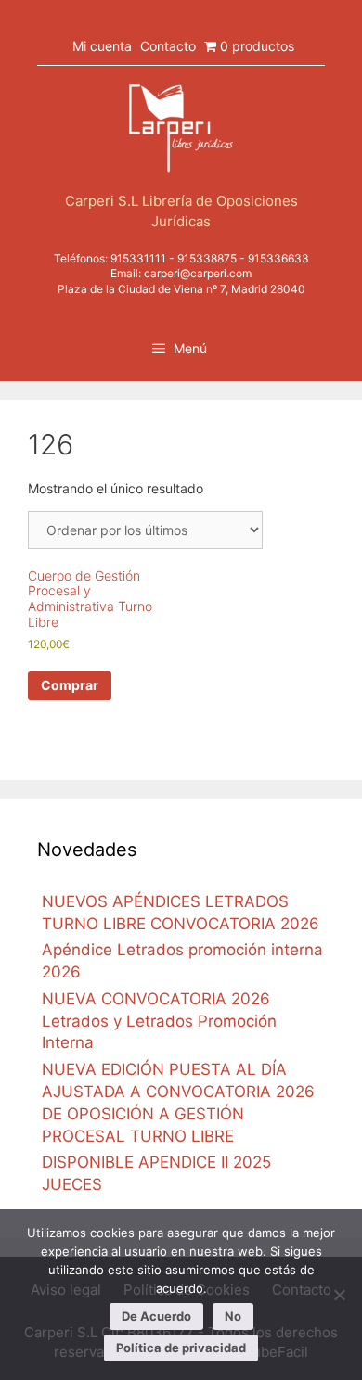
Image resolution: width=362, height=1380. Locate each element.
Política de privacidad (181, 1347)
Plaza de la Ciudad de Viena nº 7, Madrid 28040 (181, 289)
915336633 (278, 258)
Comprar (69, 685)
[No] (339, 1294)
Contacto (168, 46)
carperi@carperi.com (198, 273)
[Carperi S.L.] (181, 126)
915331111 (138, 258)
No (233, 1316)
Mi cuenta (102, 46)
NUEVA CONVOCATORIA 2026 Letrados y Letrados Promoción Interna (159, 1021)
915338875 (207, 258)
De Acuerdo (156, 1316)
